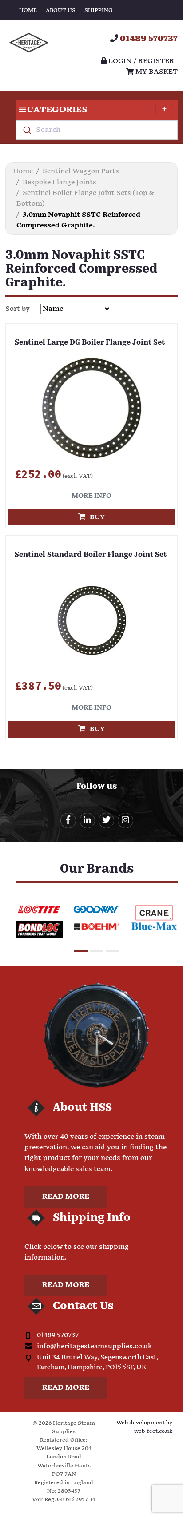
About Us (61, 10)
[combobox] (97, 130)
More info (91, 496)
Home (28, 10)
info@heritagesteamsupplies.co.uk (94, 1346)
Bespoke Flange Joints (59, 182)
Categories (57, 110)
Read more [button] (65, 1196)
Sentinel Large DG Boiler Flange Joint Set (90, 342)
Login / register (140, 61)
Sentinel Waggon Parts (81, 171)
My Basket (156, 72)
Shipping (98, 10)
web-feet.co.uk (153, 1431)
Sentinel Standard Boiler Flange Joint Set (91, 555)
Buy (95, 517)
